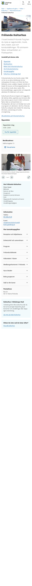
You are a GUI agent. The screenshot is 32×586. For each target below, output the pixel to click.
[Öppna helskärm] (29, 177)
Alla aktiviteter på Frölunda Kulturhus (13, 116)
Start (3, 9)
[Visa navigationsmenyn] (29, 3)
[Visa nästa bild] (11, 177)
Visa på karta (11, 147)
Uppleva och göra (12, 9)
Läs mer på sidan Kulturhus (11, 315)
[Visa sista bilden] (3, 177)
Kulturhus (4, 11)
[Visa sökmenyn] (23, 3)
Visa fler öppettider (10, 132)
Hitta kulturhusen (15, 11)
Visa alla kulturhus (9, 326)
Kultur (22, 9)
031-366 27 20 (7, 217)
